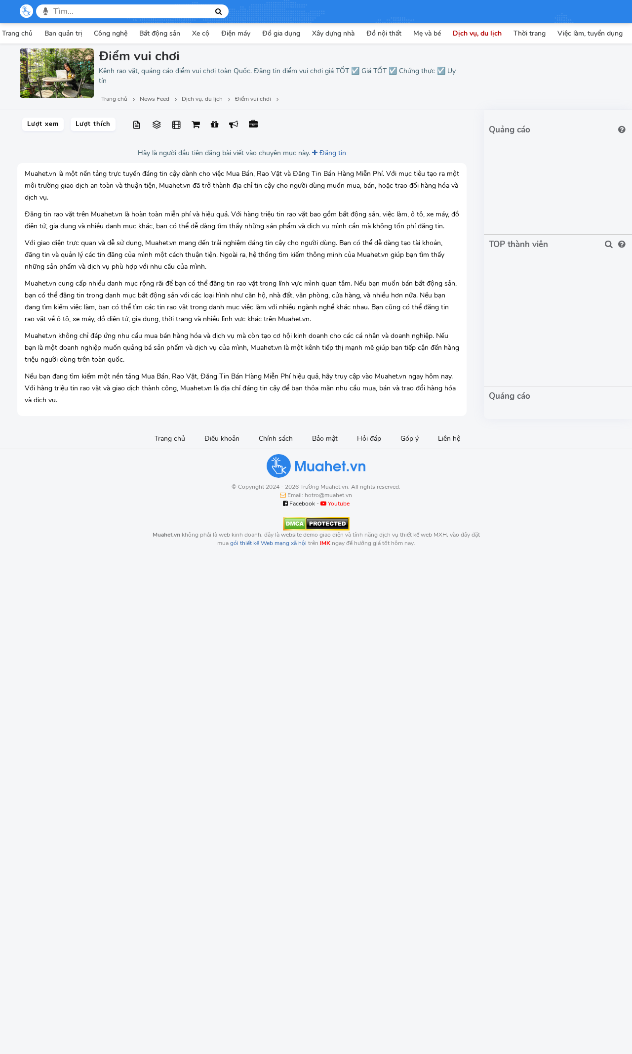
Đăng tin (331, 153)
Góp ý (409, 438)
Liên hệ (449, 438)
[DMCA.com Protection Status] (316, 523)
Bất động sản (159, 33)
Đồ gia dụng (281, 33)
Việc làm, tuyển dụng (590, 33)
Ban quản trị (63, 33)
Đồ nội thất (383, 33)
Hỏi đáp (369, 438)
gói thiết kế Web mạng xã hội (268, 543)
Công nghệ (110, 33)
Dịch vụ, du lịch (477, 33)
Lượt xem (43, 124)
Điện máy (235, 33)
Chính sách (276, 438)
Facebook (301, 503)
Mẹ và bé (427, 33)
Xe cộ (200, 33)
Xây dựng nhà (333, 33)
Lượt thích (93, 124)
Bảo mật (325, 438)
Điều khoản (221, 438)
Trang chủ (170, 438)
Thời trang (530, 33)
